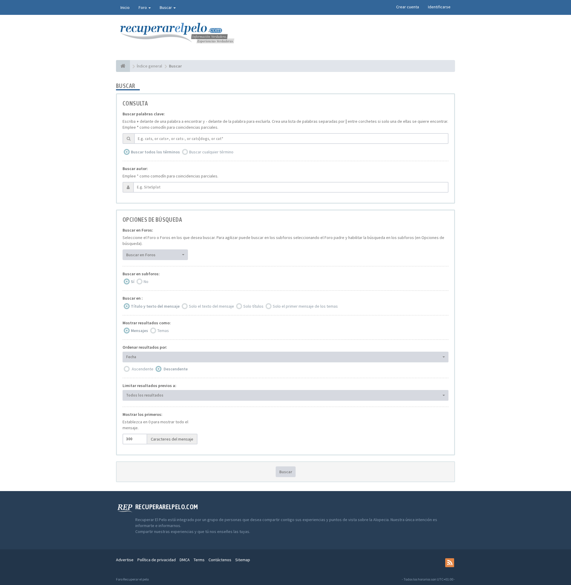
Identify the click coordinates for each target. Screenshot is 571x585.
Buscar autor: (135, 168)
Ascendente (142, 369)
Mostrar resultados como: (147, 322)
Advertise (125, 559)
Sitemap (242, 559)
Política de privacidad (156, 559)
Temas (163, 330)
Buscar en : (133, 298)
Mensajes (139, 330)
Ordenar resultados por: (145, 347)
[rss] (449, 562)
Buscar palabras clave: (144, 114)
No (146, 281)
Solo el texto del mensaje (211, 306)
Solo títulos (253, 306)
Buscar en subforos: (141, 273)
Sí (132, 281)
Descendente (176, 369)
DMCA (185, 559)
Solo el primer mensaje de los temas (305, 306)
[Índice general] (123, 66)
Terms (199, 559)
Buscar (166, 7)
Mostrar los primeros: (142, 414)
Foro (143, 7)
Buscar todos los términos (155, 152)
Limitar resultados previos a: (149, 385)
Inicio (125, 7)
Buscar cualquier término (211, 152)
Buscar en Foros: (138, 230)
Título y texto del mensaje (155, 306)
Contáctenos (219, 559)
